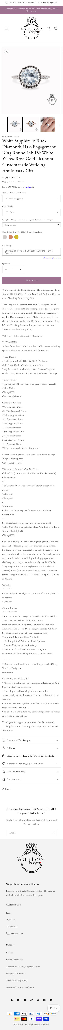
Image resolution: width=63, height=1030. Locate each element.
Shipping (5, 182)
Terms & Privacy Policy (16, 980)
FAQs (8, 912)
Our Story (10, 919)
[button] (6, 28)
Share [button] (7, 788)
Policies (9, 952)
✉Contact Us (12, 926)
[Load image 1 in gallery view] (14, 124)
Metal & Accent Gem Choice (14, 192)
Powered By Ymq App (52, 258)
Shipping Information (16, 973)
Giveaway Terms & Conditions (20, 987)
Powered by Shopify (41, 1024)
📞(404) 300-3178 (14, 933)
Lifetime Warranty (14, 959)
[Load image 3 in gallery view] (47, 124)
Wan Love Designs (27, 1024)
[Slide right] (59, 125)
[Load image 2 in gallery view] (31, 124)
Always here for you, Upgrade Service (23, 966)
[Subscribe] (53, 832)
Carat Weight (7, 206)
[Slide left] (3, 125)
